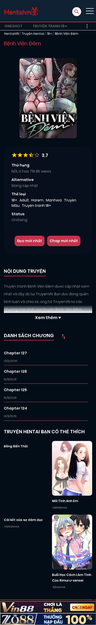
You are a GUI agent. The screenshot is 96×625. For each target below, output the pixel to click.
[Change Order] (63, 336)
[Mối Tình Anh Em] (72, 468)
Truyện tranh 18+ (50, 26)
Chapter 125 (15, 389)
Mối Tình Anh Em (65, 501)
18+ (49, 33)
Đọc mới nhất (29, 240)
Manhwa (54, 200)
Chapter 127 (15, 353)
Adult (24, 200)
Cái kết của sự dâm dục (23, 520)
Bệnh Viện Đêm (66, 33)
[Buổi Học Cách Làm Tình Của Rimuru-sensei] (72, 541)
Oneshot (13, 26)
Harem (37, 200)
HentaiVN (11, 33)
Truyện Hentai (33, 33)
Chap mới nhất (64, 240)
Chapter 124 (15, 408)
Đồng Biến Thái (16, 446)
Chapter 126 (15, 371)
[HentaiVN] (21, 11)
